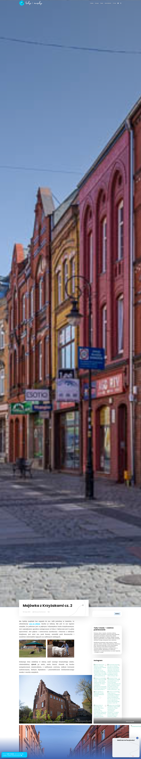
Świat (101, 3)
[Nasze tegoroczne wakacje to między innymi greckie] (100, 670)
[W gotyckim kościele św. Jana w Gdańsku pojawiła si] (114, 670)
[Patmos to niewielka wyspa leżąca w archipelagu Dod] (114, 697)
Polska (91, 3)
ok (21, 755)
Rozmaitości (108, 3)
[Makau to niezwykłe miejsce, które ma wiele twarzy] (100, 684)
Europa (97, 3)
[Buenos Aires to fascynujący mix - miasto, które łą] (100, 711)
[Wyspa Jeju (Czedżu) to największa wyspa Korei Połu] (114, 711)
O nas (114, 3)
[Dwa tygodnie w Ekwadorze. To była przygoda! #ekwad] (100, 697)
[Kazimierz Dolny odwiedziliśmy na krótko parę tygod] (114, 684)
